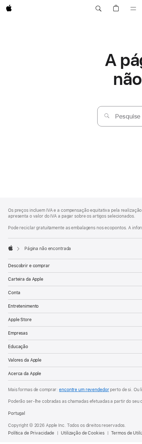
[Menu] (133, 8)
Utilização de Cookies (82, 433)
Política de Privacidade (31, 433)
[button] (98, 8)
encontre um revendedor (84, 389)
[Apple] (10, 248)
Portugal (16, 413)
